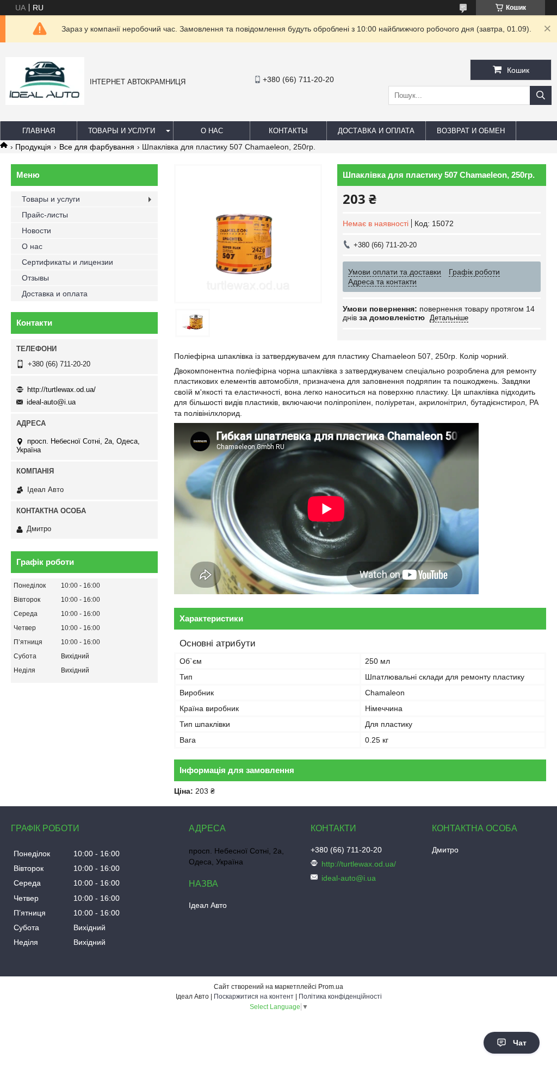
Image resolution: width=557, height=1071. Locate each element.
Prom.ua (330, 987)
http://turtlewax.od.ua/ (61, 389)
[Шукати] (541, 95)
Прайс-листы (45, 214)
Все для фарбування (96, 146)
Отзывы (35, 277)
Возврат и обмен (471, 131)
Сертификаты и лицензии (67, 262)
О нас (212, 131)
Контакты (288, 131)
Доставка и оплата (376, 131)
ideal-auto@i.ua (51, 402)
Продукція (33, 146)
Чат (520, 1042)
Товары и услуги (121, 131)
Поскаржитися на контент (254, 996)
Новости (36, 230)
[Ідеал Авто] (44, 102)
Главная (38, 131)
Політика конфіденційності (340, 996)
